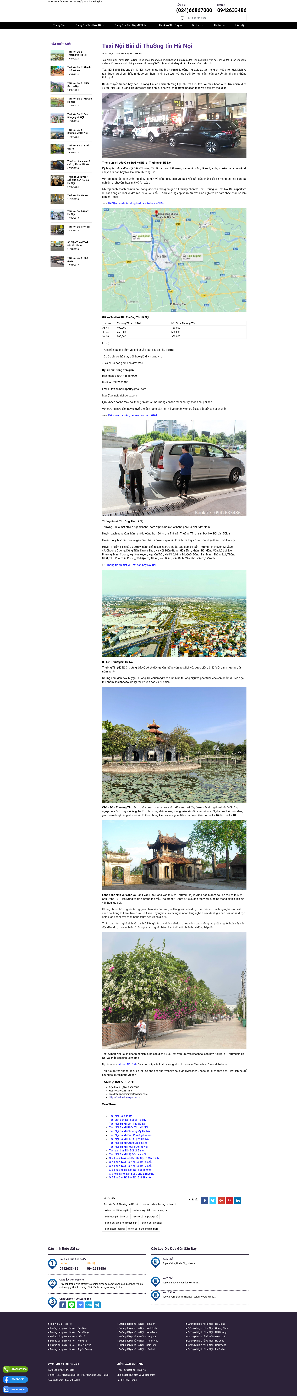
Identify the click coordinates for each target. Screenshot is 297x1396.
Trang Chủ (59, 25)
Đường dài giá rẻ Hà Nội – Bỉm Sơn (136, 1323)
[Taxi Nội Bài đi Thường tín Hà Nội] (57, 55)
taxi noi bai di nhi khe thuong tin (120, 1222)
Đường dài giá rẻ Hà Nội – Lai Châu (206, 1349)
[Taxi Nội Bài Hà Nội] (57, 198)
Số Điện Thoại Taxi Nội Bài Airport (77, 244)
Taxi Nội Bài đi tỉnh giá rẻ (77, 259)
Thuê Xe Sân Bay (169, 25)
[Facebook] (204, 1200)
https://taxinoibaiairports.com (125, 1097)
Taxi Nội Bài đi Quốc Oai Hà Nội (78, 84)
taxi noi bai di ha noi (151, 1222)
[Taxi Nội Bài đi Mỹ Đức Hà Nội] (57, 102)
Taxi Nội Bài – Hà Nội (61, 1323)
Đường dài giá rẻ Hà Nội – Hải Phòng (206, 1345)
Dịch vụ (196, 25)
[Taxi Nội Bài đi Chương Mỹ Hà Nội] (57, 133)
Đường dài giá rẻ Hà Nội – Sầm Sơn (137, 1345)
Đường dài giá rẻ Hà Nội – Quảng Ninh (207, 1328)
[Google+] (221, 1200)
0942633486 (68, 1268)
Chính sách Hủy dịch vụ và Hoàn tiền (136, 1374)
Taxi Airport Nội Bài (113, 1054)
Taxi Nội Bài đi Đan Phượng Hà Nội (77, 116)
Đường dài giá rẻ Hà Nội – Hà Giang (206, 1323)
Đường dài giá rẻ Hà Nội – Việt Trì (67, 1336)
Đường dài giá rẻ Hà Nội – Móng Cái (206, 1336)
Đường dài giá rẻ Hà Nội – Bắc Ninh (68, 1328)
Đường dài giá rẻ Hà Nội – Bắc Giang (69, 1332)
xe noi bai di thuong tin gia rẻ (143, 1228)
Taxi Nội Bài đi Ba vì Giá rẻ (78, 147)
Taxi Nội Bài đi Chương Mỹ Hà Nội (77, 131)
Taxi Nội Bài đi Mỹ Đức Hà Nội (79, 100)
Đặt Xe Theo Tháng (127, 1380)
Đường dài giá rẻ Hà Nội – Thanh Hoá (138, 1340)
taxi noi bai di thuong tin (116, 1210)
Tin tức (218, 25)
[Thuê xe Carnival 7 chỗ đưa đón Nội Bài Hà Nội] (57, 180)
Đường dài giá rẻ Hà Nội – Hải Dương (207, 1332)
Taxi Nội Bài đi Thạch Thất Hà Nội (79, 69)
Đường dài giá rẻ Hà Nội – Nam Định (137, 1332)
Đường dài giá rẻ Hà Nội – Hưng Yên (69, 1340)
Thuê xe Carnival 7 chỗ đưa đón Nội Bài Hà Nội (78, 179)
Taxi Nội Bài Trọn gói (78, 226)
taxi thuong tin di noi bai (116, 1216)
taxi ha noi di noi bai (114, 1228)
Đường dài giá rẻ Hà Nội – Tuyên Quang (71, 1349)
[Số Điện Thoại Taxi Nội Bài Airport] (57, 245)
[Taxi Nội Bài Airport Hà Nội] (57, 214)
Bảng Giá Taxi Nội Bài (89, 25)
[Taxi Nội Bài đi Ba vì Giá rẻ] (57, 149)
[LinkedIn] (237, 1200)
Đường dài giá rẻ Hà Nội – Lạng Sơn (137, 1336)
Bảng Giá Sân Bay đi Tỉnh (130, 25)
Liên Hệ (239, 25)
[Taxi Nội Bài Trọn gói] (57, 230)
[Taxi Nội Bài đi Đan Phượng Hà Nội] (57, 117)
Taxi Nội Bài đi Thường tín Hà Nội (77, 53)
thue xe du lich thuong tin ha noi (158, 1204)
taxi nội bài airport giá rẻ (145, 1216)
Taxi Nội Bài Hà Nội (77, 195)
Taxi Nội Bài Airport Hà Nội (78, 213)
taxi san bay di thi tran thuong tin (150, 1210)
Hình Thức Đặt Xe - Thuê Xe (131, 1370)
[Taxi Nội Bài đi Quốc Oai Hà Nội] (57, 86)
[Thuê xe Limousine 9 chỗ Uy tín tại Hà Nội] (57, 164)
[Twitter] (213, 1200)
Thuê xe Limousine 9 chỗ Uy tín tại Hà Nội (78, 163)
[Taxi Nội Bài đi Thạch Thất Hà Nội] (57, 70)
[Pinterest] (229, 1200)
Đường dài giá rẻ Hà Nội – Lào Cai (136, 1349)
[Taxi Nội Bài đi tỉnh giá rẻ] (57, 261)
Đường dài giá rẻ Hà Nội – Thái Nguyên (70, 1345)
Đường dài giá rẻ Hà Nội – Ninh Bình (137, 1328)
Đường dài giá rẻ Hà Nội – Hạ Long (205, 1340)
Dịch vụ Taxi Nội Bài (131, 53)
